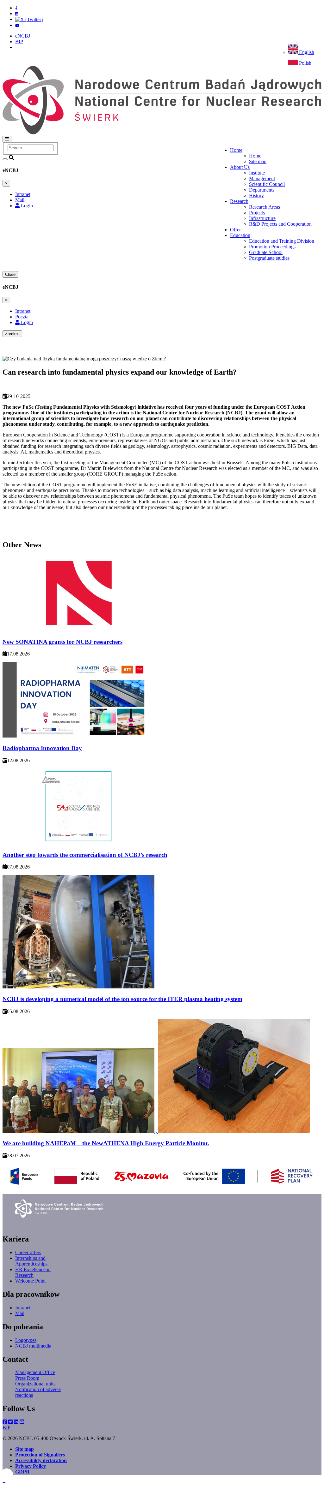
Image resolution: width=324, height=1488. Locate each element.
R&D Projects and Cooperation (280, 224)
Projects (257, 212)
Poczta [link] (21, 316)
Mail (19, 1313)
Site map (257, 161)
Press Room (27, 1378)
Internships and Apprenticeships (31, 1260)
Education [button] (240, 235)
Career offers (28, 1252)
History (256, 195)
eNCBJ (22, 36)
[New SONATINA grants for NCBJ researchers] (78, 629)
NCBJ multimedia (33, 1346)
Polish (304, 63)
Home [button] (236, 150)
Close (10, 274)
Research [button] (239, 201)
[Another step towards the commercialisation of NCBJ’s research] (78, 842)
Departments (261, 190)
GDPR (22, 1471)
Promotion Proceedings (272, 246)
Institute (257, 172)
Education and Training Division (281, 241)
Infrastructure (262, 218)
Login (26, 205)
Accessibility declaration (41, 1460)
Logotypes (25, 1340)
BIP (19, 41)
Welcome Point (30, 1280)
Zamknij (12, 333)
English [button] (306, 52)
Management (262, 178)
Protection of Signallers (40, 1454)
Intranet (22, 1307)
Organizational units (35, 1383)
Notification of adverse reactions (38, 1392)
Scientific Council (267, 184)
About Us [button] (240, 167)
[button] (4, 1482)
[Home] (162, 132)
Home (255, 155)
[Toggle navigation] (7, 139)
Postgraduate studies (269, 258)
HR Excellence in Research (33, 1272)
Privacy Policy (30, 1466)
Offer (235, 229)
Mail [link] (19, 200)
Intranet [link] (22, 194)
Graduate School (266, 252)
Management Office (35, 1372)
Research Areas (264, 207)
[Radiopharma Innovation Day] (78, 735)
